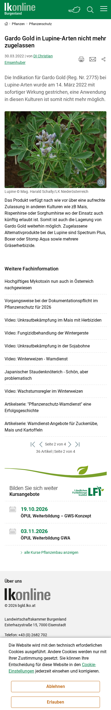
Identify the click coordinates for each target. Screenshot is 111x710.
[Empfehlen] (92, 59)
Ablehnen (55, 686)
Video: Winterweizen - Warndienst (36, 358)
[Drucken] (81, 59)
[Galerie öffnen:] (56, 149)
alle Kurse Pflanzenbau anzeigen (50, 552)
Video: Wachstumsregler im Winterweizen (44, 391)
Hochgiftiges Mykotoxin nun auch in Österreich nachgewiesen (49, 284)
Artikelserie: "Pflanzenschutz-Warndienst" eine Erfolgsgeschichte (48, 407)
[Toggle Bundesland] (75, 9)
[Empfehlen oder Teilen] (103, 59)
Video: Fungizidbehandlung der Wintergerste (46, 333)
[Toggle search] (90, 9)
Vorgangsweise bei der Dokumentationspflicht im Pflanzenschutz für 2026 (51, 304)
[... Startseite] (20, 9)
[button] (103, 8)
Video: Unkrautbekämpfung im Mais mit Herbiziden (53, 320)
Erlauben (55, 702)
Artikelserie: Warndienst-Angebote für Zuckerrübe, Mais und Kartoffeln (51, 427)
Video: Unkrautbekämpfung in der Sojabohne (47, 346)
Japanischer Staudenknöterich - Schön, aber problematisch (46, 375)
